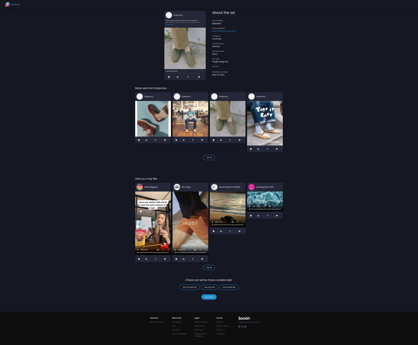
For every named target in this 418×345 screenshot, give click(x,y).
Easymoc (178, 15)
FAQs (174, 326)
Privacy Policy (199, 326)
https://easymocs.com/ (172, 71)
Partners (219, 322)
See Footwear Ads (189, 287)
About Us (219, 330)
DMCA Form (198, 330)
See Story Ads (209, 287)
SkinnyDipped (151, 187)
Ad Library (175, 330)
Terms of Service (200, 322)
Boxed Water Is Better (229, 187)
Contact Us (220, 334)
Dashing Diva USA (264, 187)
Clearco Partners (222, 326)
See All (209, 157)
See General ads (229, 287)
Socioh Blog (176, 322)
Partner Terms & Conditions (200, 335)
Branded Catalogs (157, 322)
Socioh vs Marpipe (179, 334)
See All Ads (209, 297)
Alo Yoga (186, 187)
